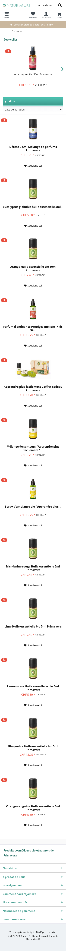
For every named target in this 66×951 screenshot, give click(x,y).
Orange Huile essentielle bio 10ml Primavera (33, 268)
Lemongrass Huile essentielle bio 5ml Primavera (33, 688)
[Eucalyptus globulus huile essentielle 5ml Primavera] (33, 189)
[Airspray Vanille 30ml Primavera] (33, 58)
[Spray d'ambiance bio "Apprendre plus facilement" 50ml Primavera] (33, 488)
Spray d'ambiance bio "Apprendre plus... (33, 507)
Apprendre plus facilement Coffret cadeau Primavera (33, 388)
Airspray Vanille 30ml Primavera (33, 74)
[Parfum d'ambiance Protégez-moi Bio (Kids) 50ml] (33, 309)
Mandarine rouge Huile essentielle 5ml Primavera (33, 568)
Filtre (11, 101)
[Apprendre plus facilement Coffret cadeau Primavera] (33, 369)
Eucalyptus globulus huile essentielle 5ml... (33, 207)
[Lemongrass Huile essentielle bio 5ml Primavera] (33, 668)
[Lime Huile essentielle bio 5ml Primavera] (33, 608)
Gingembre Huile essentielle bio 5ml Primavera (33, 748)
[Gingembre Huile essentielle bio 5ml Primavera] (33, 728)
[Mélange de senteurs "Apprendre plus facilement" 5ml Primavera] (33, 428)
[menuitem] (59, 15)
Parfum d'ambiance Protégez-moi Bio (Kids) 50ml (33, 328)
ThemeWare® (33, 939)
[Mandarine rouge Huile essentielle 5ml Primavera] (33, 548)
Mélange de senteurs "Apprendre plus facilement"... (33, 448)
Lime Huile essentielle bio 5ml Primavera (33, 626)
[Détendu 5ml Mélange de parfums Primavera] (33, 129)
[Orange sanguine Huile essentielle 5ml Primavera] (33, 788)
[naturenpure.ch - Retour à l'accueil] (16, 5)
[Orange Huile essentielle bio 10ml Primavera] (33, 249)
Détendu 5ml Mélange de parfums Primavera (33, 148)
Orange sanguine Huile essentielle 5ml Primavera (33, 808)
